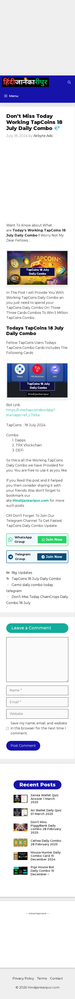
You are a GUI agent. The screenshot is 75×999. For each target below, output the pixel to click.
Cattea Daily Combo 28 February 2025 (46, 842)
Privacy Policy (23, 978)
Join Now (54, 540)
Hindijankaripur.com (31, 501)
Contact (56, 978)
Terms (42, 978)
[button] (69, 82)
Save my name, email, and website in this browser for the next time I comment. (39, 728)
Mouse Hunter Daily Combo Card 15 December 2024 (46, 856)
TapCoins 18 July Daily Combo (36, 579)
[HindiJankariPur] (25, 82)
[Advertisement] (37, 37)
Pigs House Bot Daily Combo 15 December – (42, 870)
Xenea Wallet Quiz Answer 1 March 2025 (45, 798)
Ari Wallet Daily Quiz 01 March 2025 (46, 812)
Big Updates (22, 573)
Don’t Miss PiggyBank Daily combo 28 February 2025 (46, 827)
